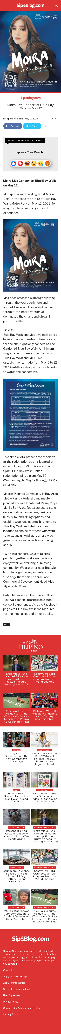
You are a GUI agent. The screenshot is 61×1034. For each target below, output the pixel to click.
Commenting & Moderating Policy (21, 1008)
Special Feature (44, 750)
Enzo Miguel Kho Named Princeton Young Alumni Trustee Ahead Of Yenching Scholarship (16, 679)
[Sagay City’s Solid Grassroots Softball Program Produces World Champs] (44, 663)
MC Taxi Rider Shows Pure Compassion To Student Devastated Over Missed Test (16, 915)
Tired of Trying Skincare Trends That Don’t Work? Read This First (16, 797)
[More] (45, 126)
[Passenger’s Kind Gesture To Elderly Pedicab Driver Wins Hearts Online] (16, 817)
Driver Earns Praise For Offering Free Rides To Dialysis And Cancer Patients (44, 797)
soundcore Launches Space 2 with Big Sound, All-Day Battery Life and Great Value (16, 876)
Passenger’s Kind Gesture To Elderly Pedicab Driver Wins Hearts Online (16, 834)
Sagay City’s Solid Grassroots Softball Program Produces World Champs (44, 677)
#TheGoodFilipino (44, 790)
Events (6, 624)
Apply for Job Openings (15, 976)
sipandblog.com (15, 118)
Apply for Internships (14, 982)
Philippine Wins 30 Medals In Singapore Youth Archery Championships (44, 715)
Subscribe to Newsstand (16, 989)
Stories (16, 750)
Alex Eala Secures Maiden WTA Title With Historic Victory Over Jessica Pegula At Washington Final (16, 716)
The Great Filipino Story (44, 827)
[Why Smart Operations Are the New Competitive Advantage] (16, 739)
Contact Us (9, 970)
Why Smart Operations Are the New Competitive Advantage (16, 757)
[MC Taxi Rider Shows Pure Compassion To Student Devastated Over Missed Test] (16, 897)
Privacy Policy (10, 1001)
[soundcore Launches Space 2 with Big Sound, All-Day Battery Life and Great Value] (16, 857)
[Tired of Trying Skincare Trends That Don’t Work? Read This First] (16, 779)
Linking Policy (10, 1014)
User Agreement (12, 995)
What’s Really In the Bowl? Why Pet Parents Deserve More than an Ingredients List (44, 759)
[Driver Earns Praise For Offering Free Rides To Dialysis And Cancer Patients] (44, 779)
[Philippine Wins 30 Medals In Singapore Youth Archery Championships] (44, 700)
